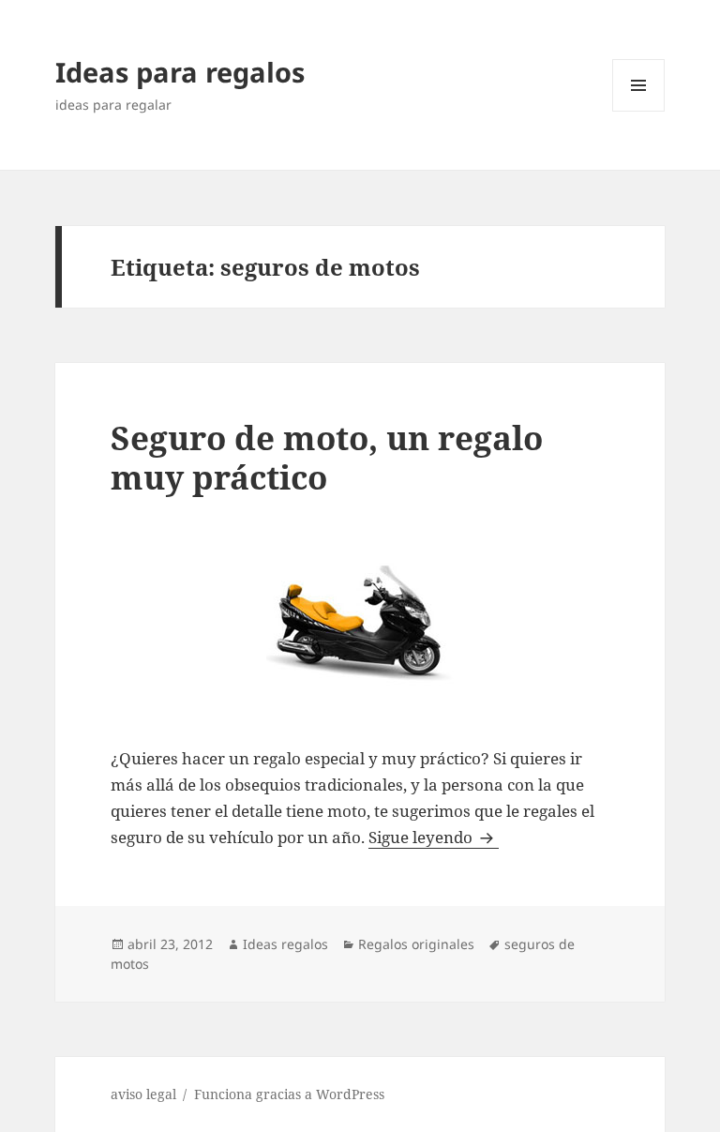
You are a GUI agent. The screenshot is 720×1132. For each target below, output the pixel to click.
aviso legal (143, 1094)
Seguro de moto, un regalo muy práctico (327, 457)
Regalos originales (416, 944)
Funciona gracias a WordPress (289, 1094)
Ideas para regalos (180, 71)
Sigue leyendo (433, 837)
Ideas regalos (285, 944)
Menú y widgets (639, 111)
